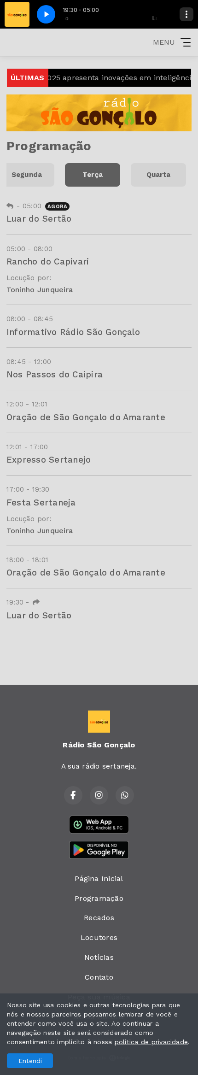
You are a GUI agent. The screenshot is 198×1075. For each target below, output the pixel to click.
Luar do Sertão (38, 218)
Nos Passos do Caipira (54, 374)
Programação (99, 898)
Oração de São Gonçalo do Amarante (85, 417)
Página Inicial (99, 878)
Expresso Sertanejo (48, 459)
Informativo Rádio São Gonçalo (73, 332)
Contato (99, 977)
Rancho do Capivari (47, 261)
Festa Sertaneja (41, 502)
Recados (99, 917)
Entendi (30, 1060)
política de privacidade (151, 1042)
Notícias (99, 957)
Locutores (99, 937)
